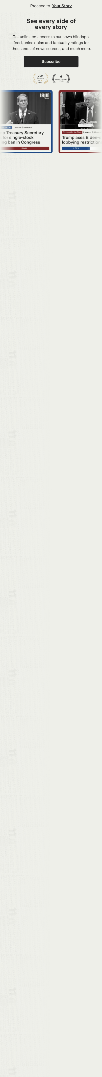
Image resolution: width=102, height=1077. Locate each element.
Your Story (62, 5)
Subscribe (51, 61)
